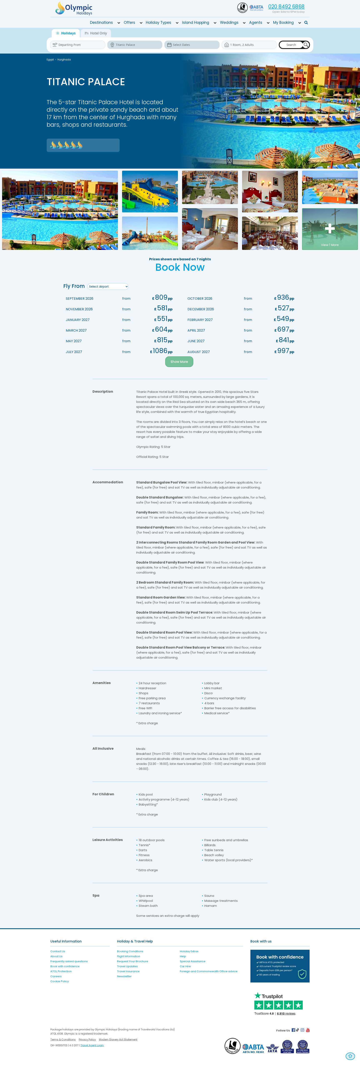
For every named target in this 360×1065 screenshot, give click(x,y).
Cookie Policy (59, 981)
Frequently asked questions (69, 961)
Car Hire (185, 966)
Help (183, 956)
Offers (129, 22)
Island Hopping (195, 22)
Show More (179, 362)
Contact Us (57, 951)
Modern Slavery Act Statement (118, 1039)
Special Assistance (192, 961)
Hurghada (64, 59)
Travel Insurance (128, 971)
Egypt (50, 59)
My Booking (283, 22)
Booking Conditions (130, 951)
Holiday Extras (189, 951)
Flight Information (128, 956)
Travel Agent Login (92, 1045)
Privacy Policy (87, 1039)
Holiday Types (158, 22)
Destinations (101, 22)
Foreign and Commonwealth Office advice (209, 971)
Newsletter (124, 976)
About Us (56, 956)
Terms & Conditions (63, 1039)
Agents (255, 22)
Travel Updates (127, 966)
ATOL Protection (61, 971)
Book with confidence (65, 966)
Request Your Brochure (132, 961)
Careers (56, 976)
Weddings (229, 22)
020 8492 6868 (286, 6)
